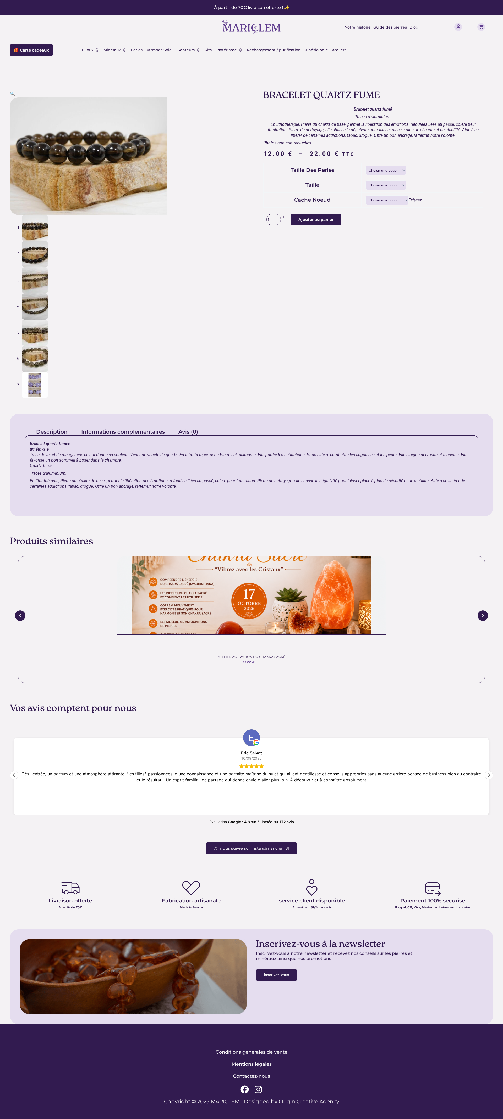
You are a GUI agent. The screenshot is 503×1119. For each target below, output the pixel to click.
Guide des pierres (390, 27)
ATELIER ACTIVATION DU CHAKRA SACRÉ (251, 657)
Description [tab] (52, 432)
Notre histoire (358, 27)
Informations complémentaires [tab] (123, 432)
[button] (12, 93)
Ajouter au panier (315, 219)
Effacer (415, 199)
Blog (413, 27)
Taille (312, 185)
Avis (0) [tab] (188, 432)
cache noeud (312, 200)
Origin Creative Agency (309, 1101)
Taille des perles (312, 170)
